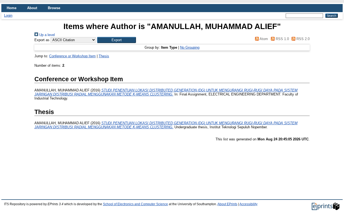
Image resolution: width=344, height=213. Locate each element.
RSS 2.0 (302, 39)
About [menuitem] (32, 8)
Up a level (46, 35)
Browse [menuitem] (54, 8)
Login (8, 15)
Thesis (104, 56)
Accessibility (248, 204)
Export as (41, 40)
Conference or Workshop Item (72, 56)
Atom (263, 39)
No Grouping (189, 47)
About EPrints (227, 204)
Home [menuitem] (11, 8)
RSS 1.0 (282, 39)
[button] (116, 40)
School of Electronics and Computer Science (135, 204)
